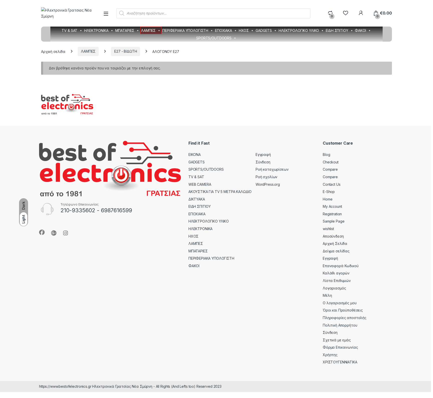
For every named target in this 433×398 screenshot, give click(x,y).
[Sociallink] (42, 232)
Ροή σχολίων (266, 177)
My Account (332, 206)
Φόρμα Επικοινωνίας (340, 347)
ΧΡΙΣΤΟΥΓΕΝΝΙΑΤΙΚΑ (340, 362)
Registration (332, 214)
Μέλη (327, 295)
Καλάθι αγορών (336, 273)
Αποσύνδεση (333, 236)
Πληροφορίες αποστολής (344, 318)
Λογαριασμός (334, 288)
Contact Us (332, 184)
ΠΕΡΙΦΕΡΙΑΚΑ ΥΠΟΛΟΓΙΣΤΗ (185, 30)
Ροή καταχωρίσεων (272, 169)
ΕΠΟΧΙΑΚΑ (223, 30)
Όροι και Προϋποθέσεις (343, 310)
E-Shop (329, 191)
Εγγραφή (263, 154)
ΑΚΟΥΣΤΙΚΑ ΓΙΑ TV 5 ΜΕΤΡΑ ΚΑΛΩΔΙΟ (220, 191)
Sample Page (333, 221)
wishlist (328, 229)
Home (327, 199)
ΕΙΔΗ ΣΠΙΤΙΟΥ (337, 30)
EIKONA (194, 154)
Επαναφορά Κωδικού (341, 266)
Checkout (331, 162)
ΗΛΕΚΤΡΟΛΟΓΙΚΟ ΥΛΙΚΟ (299, 30)
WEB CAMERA (199, 184)
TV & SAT (69, 30)
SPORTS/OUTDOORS (214, 38)
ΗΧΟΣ (244, 30)
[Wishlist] (345, 13)
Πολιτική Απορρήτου (340, 325)
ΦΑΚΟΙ (360, 30)
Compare (330, 169)
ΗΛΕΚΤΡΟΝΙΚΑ (96, 30)
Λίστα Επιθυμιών (337, 280)
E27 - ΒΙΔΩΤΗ (125, 51)
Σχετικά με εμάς (337, 340)
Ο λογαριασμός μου (340, 303)
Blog (326, 154)
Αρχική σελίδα (53, 51)
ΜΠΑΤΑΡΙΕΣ (125, 30)
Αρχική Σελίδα (335, 243)
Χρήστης (330, 355)
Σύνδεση (263, 162)
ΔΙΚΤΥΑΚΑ (196, 199)
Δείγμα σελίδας (336, 251)
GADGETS (264, 30)
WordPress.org (268, 184)
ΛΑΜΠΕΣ (148, 30)
